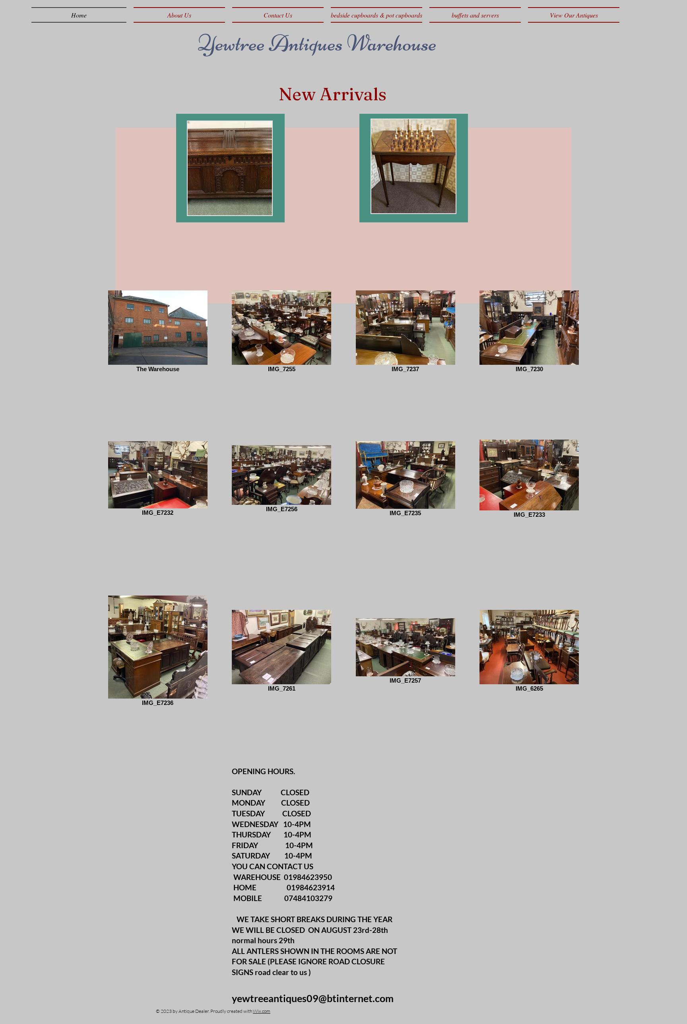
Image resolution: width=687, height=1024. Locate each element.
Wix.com (261, 1011)
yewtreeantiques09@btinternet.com (313, 998)
